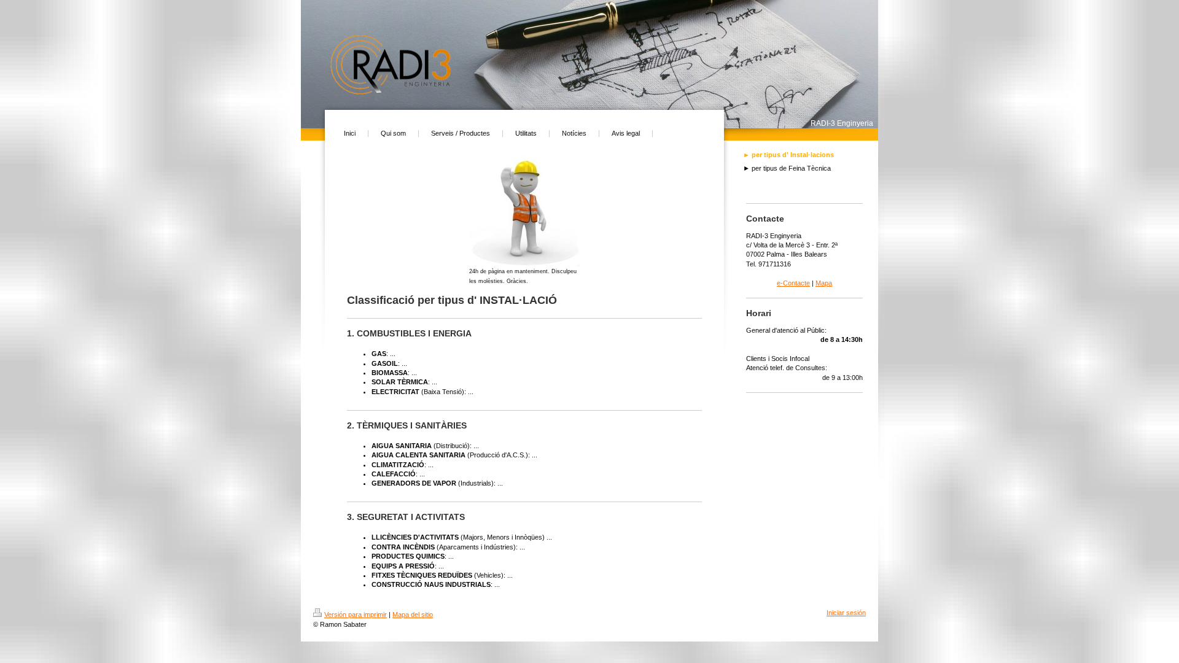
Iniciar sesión (846, 612)
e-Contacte (793, 283)
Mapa (823, 283)
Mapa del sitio (412, 614)
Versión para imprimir (355, 614)
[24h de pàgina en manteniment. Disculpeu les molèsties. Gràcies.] (524, 211)
